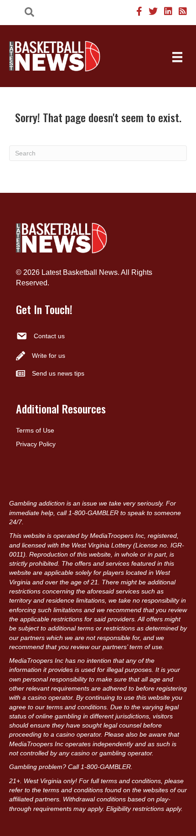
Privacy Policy (36, 444)
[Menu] (177, 57)
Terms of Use (35, 430)
